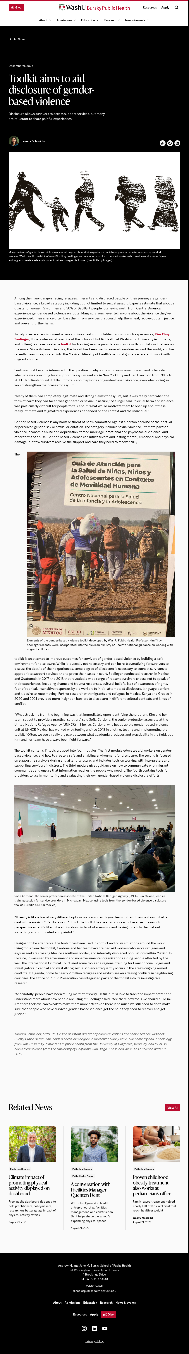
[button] (176, 7)
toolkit (66, 343)
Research (110, 20)
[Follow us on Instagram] (84, 1328)
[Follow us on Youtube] (105, 1328)
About (43, 20)
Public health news (20, 1168)
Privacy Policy (94, 1341)
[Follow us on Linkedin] (94, 1328)
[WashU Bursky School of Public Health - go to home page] (94, 7)
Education (88, 20)
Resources (150, 7)
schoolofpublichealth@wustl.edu (94, 1291)
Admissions (64, 20)
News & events (135, 20)
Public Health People (83, 1175)
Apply (165, 7)
